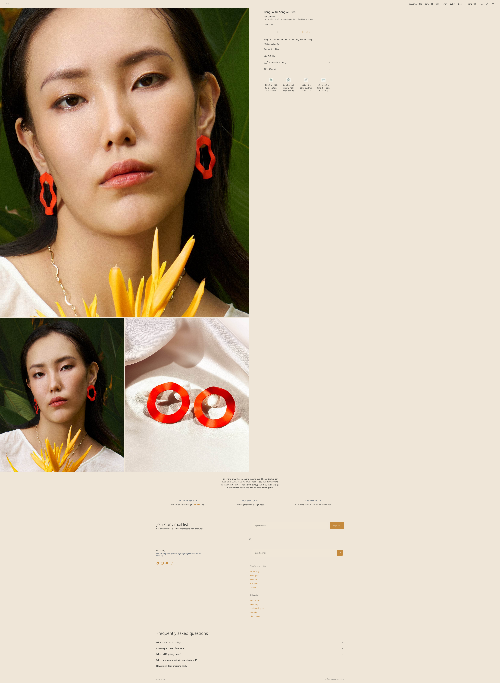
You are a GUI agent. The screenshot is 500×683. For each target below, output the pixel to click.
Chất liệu (271, 56)
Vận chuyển (255, 600)
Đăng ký (253, 612)
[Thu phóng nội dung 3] (187, 395)
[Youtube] (166, 563)
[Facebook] (157, 563)
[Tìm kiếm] (482, 4)
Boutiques (254, 575)
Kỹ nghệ (272, 69)
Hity (163, 679)
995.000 (197, 504)
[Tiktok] (171, 563)
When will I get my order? (168, 654)
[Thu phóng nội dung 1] (124, 162)
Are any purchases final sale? (170, 648)
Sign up (336, 525)
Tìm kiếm (254, 583)
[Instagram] (162, 563)
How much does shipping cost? (171, 665)
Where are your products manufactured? (176, 660)
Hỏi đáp (253, 579)
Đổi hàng (254, 604)
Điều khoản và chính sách (334, 679)
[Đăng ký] (340, 553)
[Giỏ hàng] (493, 4)
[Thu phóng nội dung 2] (62, 395)
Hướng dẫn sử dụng (277, 62)
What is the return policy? (168, 642)
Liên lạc (253, 587)
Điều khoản (255, 616)
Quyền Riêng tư (257, 608)
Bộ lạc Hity (254, 571)
